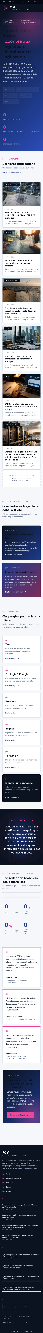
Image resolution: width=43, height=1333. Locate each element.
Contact (25, 1322)
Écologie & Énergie (27, 90)
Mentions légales (10, 1322)
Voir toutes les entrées (10, 173)
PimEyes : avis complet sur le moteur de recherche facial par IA (18, 1267)
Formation (11, 102)
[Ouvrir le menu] (37, 8)
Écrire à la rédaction (19, 1115)
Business (10, 96)
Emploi (25, 96)
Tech (9, 90)
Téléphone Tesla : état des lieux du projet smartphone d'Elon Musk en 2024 (19, 1288)
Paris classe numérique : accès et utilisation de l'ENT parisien (21, 1277)
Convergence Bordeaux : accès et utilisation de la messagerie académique (21, 1256)
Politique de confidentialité (21, 1332)
